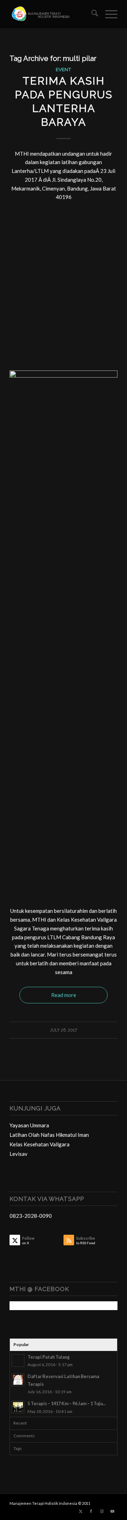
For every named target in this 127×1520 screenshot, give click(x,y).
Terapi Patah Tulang (49, 1357)
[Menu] (107, 14)
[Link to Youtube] (112, 1511)
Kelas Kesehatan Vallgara (39, 1144)
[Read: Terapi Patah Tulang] (18, 1360)
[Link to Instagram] (101, 1511)
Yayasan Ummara (29, 1125)
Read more (63, 995)
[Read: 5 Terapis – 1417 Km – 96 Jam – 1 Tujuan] (18, 1407)
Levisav (19, 1154)
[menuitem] (91, 14)
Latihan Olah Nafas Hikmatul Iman (49, 1135)
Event (63, 69)
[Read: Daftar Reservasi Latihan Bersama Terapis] (18, 1379)
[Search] (91, 14)
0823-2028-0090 (31, 1216)
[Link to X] (80, 1511)
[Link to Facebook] (91, 1511)
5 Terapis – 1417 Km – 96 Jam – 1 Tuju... (67, 1403)
